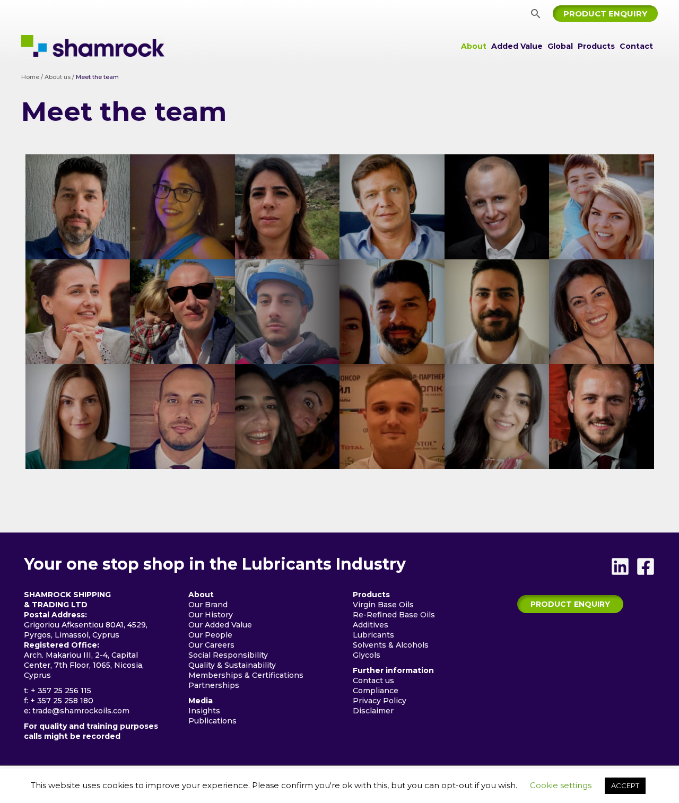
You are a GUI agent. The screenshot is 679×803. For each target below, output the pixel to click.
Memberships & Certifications (245, 675)
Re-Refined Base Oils (394, 614)
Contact (636, 46)
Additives (370, 625)
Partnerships (213, 685)
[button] (535, 13)
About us (58, 77)
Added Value (517, 46)
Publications (212, 721)
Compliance (375, 690)
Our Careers (211, 645)
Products (596, 46)
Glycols (366, 655)
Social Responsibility (228, 655)
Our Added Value (220, 625)
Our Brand (208, 604)
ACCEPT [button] (625, 785)
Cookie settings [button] (560, 785)
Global (560, 46)
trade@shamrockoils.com (80, 710)
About (473, 46)
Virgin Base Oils (383, 604)
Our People (210, 635)
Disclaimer (373, 710)
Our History (210, 614)
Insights (204, 710)
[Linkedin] (620, 566)
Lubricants (373, 635)
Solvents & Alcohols (391, 645)
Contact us (373, 680)
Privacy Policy (379, 700)
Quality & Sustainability (232, 665)
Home (30, 77)
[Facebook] (645, 566)
